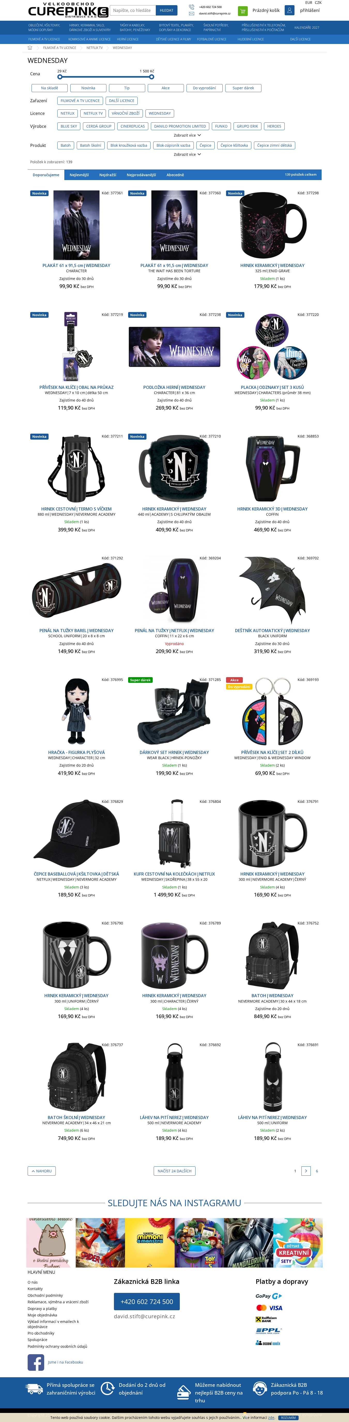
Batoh (66, 145)
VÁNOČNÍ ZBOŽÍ (125, 113)
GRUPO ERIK (247, 126)
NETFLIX (67, 113)
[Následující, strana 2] (306, 1171)
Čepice (205, 145)
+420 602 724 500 (147, 1301)
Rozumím (288, 1418)
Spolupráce (37, 1339)
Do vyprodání (204, 87)
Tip (127, 87)
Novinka (88, 87)
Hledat (166, 10)
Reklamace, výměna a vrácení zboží (58, 1301)
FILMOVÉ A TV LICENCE (80, 100)
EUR (308, 2)
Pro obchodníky (41, 1333)
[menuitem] (44, 28)
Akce (166, 87)
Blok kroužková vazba (129, 145)
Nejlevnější (79, 174)
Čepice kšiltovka (234, 145)
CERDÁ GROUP (98, 126)
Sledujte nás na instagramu (175, 1203)
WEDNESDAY (160, 113)
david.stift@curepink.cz (144, 1316)
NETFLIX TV (93, 113)
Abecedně (175, 174)
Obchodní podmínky (45, 1295)
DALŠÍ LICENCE (121, 100)
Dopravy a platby (42, 1308)
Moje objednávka (42, 1315)
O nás (33, 1282)
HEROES (274, 126)
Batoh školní (90, 145)
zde (271, 1417)
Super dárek (243, 87)
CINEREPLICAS (133, 126)
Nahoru (44, 1170)
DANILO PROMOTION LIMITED (180, 126)
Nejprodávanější (141, 174)
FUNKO (221, 126)
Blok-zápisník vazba (173, 145)
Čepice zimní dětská (274, 145)
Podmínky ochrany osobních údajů (57, 1346)
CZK (318, 2)
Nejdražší (107, 174)
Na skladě (49, 87)
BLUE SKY (69, 126)
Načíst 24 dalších (174, 1170)
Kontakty (35, 1288)
